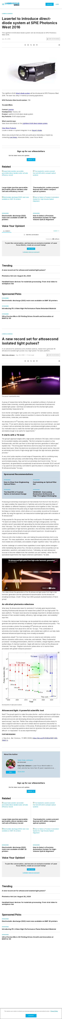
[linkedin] (28, 45)
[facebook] (25, 45)
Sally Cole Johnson (8, 355)
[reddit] (34, 45)
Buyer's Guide (37, 130)
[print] (59, 45)
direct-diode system (23, 93)
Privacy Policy (54, 1011)
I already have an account (31, 252)
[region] (31, 235)
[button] (3, 4)
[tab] (6, 231)
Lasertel (11, 109)
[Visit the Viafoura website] (55, 239)
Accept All (31, 1015)
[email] (37, 45)
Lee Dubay (13, 137)
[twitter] (31, 45)
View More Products (9, 128)
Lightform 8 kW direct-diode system (35, 123)
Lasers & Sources (7, 13)
